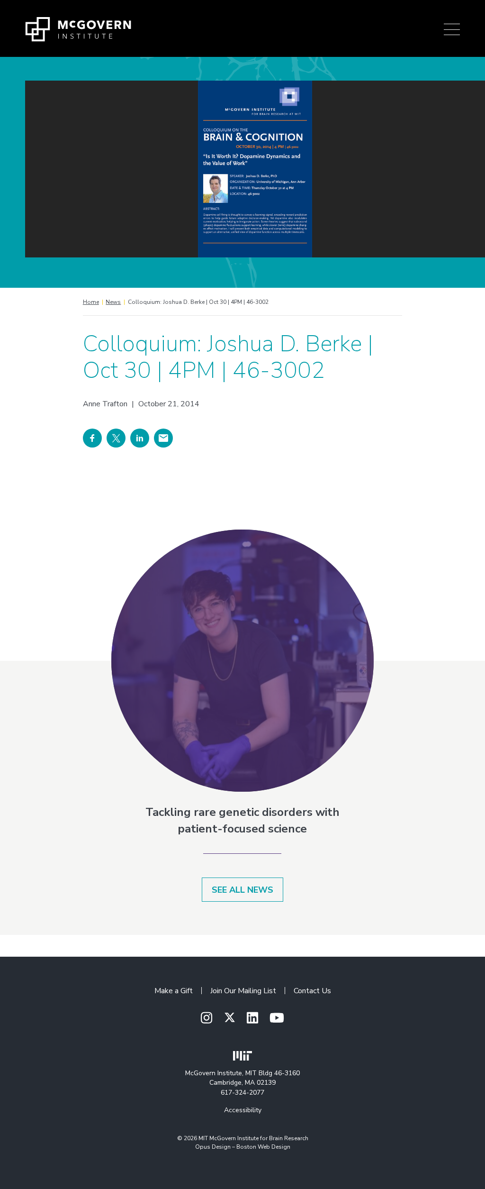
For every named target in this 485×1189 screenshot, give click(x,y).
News (113, 302)
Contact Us (312, 991)
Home (91, 302)
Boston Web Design (263, 1147)
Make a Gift (173, 991)
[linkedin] (252, 1018)
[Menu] (452, 29)
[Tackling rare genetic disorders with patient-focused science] (242, 661)
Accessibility (242, 1110)
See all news (242, 890)
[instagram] (206, 1018)
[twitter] (229, 1017)
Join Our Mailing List (243, 991)
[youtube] (276, 1018)
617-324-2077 (242, 1092)
